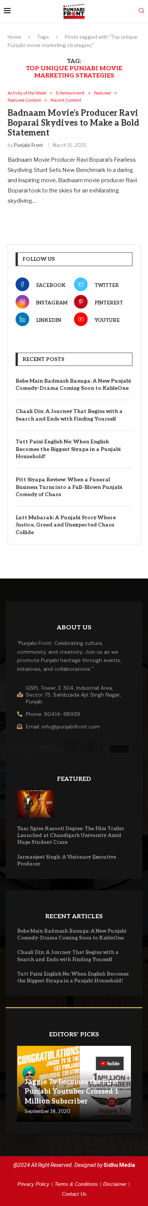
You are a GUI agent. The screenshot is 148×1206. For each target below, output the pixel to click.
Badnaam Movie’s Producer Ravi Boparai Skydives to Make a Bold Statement (73, 123)
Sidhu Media (119, 1165)
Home (14, 37)
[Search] (141, 11)
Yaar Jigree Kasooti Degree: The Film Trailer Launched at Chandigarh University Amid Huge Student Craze (70, 835)
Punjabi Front (28, 145)
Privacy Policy (33, 1184)
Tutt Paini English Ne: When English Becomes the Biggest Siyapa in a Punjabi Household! (68, 449)
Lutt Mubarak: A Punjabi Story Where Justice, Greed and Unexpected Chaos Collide (66, 525)
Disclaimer (114, 1184)
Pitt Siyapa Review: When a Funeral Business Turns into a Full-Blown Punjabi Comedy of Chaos (69, 487)
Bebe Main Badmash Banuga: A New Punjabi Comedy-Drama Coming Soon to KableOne (73, 385)
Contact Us (74, 1194)
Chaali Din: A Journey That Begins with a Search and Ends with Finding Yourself (69, 415)
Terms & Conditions (76, 1184)
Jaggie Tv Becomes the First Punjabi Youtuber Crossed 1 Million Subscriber (72, 1091)
